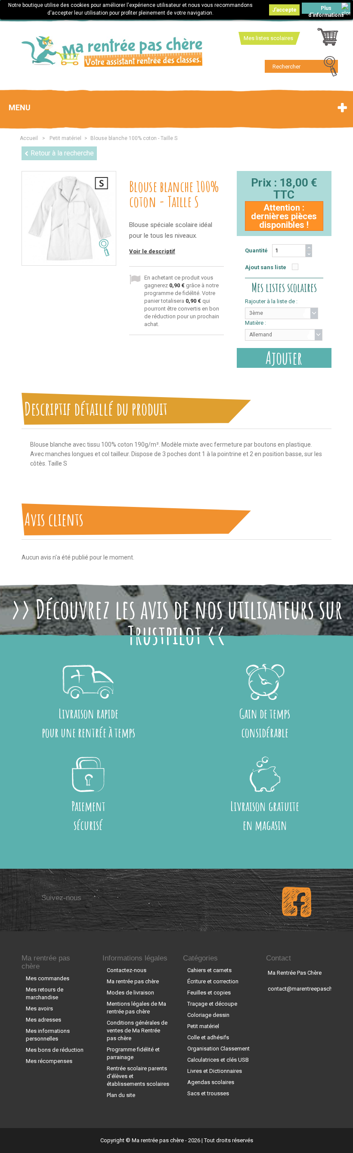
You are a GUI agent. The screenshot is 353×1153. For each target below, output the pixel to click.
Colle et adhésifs (208, 1037)
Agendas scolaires (210, 1082)
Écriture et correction (212, 981)
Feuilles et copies (209, 992)
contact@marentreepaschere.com (310, 988)
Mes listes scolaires (268, 38)
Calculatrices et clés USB (218, 1060)
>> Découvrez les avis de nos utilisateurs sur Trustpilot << (177, 622)
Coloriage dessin (208, 1015)
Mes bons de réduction (55, 1050)
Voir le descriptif (152, 251)
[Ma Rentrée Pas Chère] (112, 51)
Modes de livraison (130, 992)
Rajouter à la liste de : (271, 301)
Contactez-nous (126, 970)
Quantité (256, 250)
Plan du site (121, 1095)
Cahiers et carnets (209, 970)
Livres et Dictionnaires (214, 1071)
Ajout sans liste (265, 267)
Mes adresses (43, 1019)
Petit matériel (203, 1026)
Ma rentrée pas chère (46, 962)
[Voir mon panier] (328, 39)
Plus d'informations (326, 9)
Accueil (29, 138)
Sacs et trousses (208, 1093)
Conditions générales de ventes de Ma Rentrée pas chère (137, 1030)
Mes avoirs (39, 1008)
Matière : (255, 323)
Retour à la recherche (62, 153)
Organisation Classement (218, 1048)
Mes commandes (47, 978)
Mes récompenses (49, 1061)
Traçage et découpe (212, 1004)
